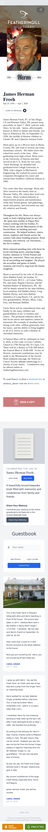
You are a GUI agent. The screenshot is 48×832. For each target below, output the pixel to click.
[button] (24, 592)
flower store (33, 383)
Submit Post (24, 565)
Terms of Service (31, 820)
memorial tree (35, 379)
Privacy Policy (16, 820)
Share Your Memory (17, 520)
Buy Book (28, 478)
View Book (13, 478)
